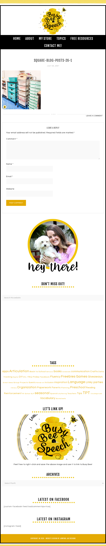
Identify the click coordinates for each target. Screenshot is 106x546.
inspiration (60, 382)
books (58, 371)
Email (9, 176)
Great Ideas (8, 382)
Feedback (45, 377)
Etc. (25, 377)
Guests (32, 382)
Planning (65, 388)
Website (10, 189)
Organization (26, 387)
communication (80, 371)
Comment (11, 139)
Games (81, 376)
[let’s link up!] (53, 437)
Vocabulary (47, 398)
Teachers (71, 393)
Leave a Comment (94, 116)
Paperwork (44, 387)
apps (5, 371)
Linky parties (94, 382)
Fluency (55, 376)
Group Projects (20, 382)
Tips (79, 393)
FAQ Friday (33, 377)
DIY (21, 377)
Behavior (49, 371)
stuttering (62, 393)
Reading (90, 387)
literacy (14, 387)
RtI (23, 393)
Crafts (94, 371)
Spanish (54, 393)
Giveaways (95, 376)
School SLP (29, 393)
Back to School (38, 371)
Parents (56, 387)
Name (9, 164)
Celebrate (66, 371)
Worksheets (61, 398)
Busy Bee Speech (53, 20)
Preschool (77, 387)
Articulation (19, 371)
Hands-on (40, 382)
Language (76, 382)
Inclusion (49, 382)
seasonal (42, 393)
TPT (86, 393)
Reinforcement (13, 393)
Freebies (68, 376)
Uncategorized (96, 393)
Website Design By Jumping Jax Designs (61, 538)
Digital (15, 377)
